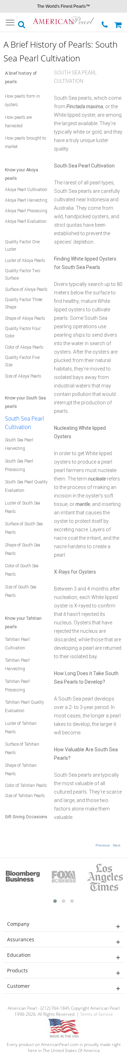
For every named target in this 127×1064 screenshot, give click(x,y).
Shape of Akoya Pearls (25, 318)
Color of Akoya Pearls (24, 347)
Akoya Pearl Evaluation (26, 221)
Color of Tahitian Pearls (26, 785)
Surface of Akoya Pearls (26, 289)
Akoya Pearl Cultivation (26, 189)
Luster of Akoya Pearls (25, 260)
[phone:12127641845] (105, 22)
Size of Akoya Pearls (23, 376)
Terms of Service (96, 1014)
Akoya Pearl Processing (26, 210)
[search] (22, 22)
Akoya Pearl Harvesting (26, 200)
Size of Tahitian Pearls (25, 795)
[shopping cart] (118, 22)
